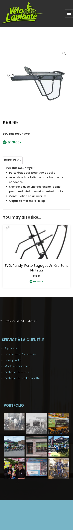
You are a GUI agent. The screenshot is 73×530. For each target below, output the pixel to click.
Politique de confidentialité (22, 378)
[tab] (13, 160)
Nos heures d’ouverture (20, 354)
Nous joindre (13, 360)
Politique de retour (17, 372)
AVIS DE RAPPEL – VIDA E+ (21, 321)
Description (12, 160)
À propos (11, 348)
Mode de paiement (18, 366)
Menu (69, 13)
